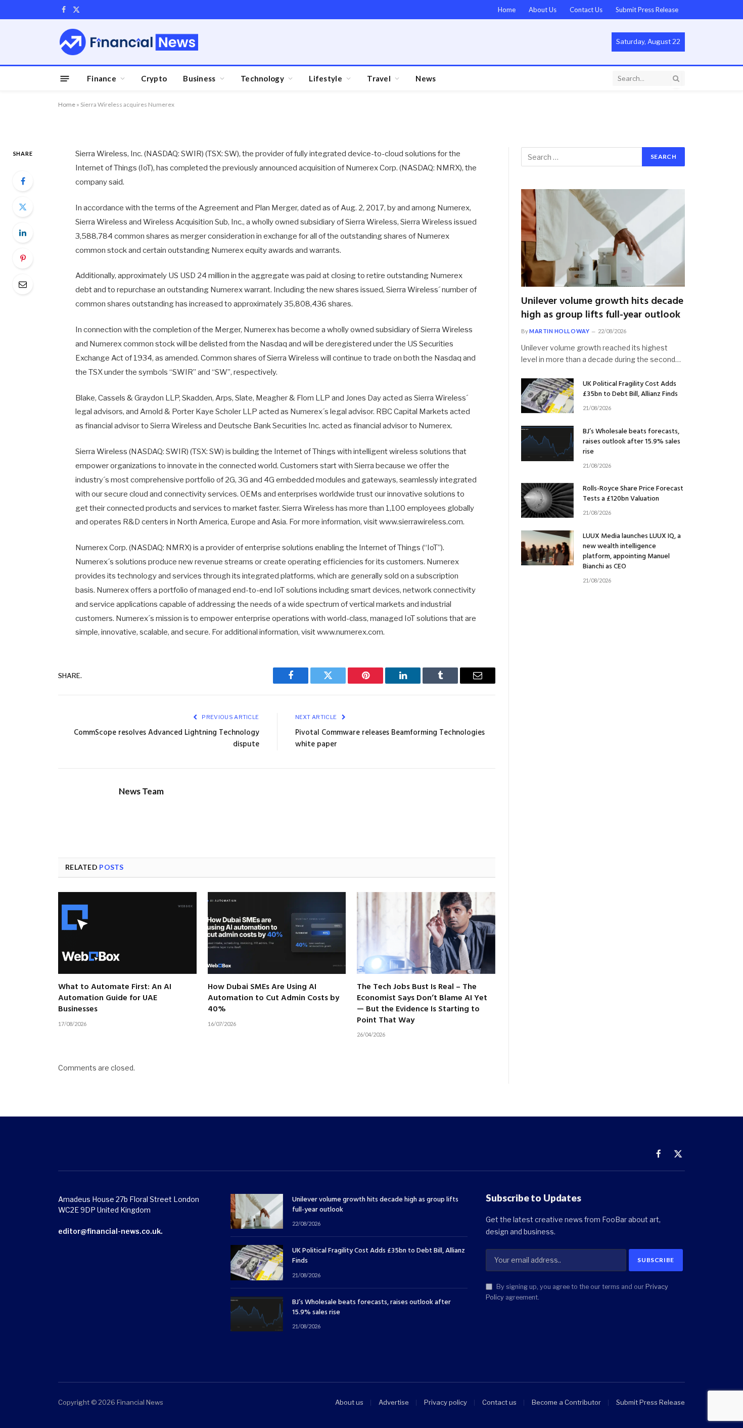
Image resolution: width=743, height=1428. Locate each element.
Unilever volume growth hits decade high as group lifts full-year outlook (602, 308)
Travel (379, 78)
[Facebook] (23, 181)
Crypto (154, 78)
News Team (141, 791)
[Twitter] (23, 207)
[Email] (23, 284)
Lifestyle (325, 78)
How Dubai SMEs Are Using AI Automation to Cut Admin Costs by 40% (273, 998)
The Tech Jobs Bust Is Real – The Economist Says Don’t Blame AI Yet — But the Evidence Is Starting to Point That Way (422, 1004)
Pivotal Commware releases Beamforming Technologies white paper (390, 739)
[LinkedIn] (23, 232)
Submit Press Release (647, 10)
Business (199, 78)
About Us (542, 10)
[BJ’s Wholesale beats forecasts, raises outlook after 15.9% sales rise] (547, 443)
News (425, 78)
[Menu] (65, 78)
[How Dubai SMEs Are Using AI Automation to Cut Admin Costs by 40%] (277, 933)
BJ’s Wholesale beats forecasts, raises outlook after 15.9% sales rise (631, 442)
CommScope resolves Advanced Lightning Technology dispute (166, 739)
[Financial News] (129, 42)
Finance (101, 78)
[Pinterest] (23, 258)
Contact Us (586, 10)
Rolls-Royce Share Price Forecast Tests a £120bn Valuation (633, 494)
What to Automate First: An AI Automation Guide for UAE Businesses (114, 998)
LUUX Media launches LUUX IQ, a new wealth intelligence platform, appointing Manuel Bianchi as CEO (632, 551)
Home (507, 10)
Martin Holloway (559, 331)
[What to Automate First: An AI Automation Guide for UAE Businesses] (127, 933)
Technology (262, 78)
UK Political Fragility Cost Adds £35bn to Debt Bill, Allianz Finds (630, 389)
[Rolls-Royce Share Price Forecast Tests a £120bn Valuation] (547, 500)
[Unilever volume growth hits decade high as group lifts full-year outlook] (603, 238)
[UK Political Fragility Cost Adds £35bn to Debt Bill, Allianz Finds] (547, 395)
